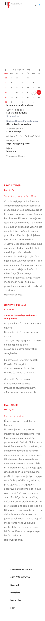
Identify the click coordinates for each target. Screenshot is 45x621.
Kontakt (14, 585)
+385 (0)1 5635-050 (20, 577)
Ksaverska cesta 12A (21, 570)
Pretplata (15, 593)
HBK (12, 608)
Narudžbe (15, 600)
